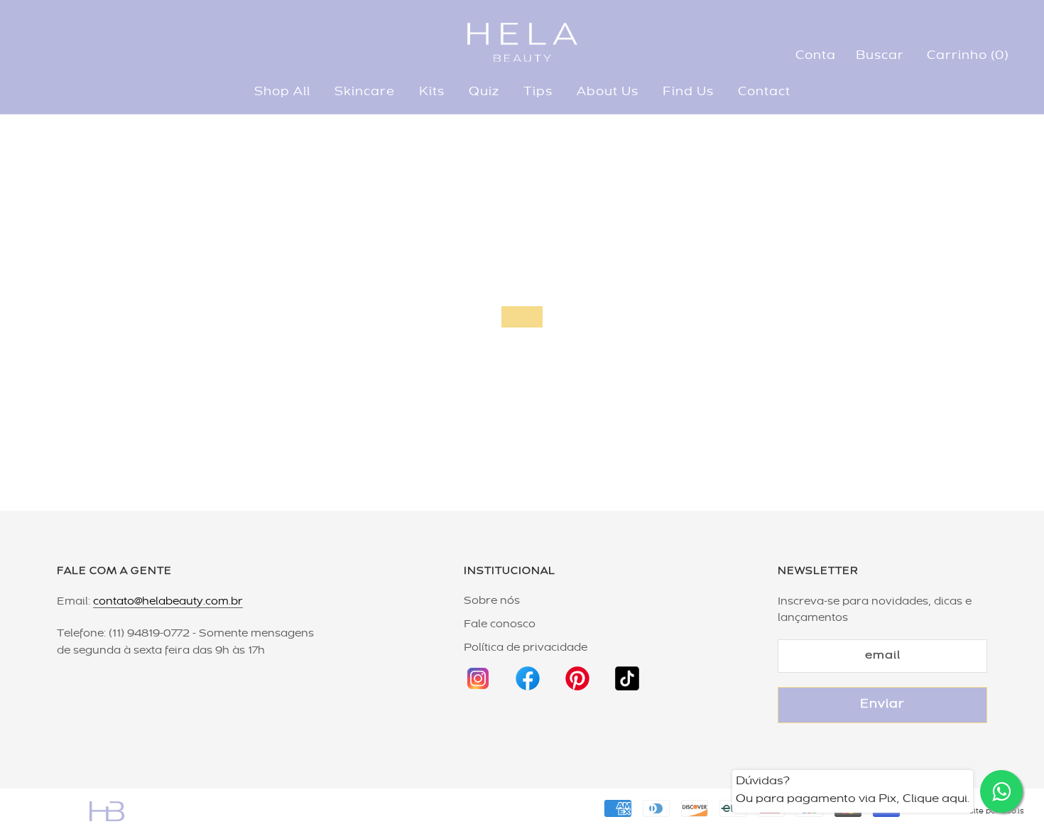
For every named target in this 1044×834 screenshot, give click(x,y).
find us (688, 92)
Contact (764, 92)
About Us (607, 92)
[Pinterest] (577, 672)
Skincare (365, 92)
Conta (815, 56)
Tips (538, 92)
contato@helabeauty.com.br (168, 602)
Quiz (484, 92)
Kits (432, 92)
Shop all (282, 92)
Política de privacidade (525, 648)
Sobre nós (492, 601)
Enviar (882, 704)
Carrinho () (967, 56)
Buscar (880, 56)
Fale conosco (499, 624)
